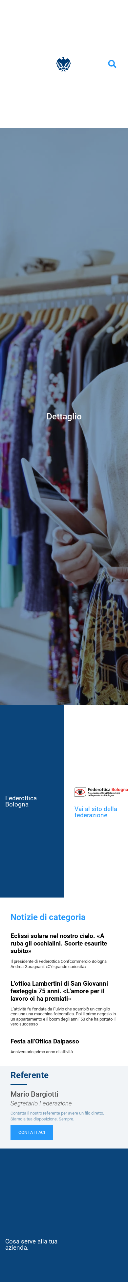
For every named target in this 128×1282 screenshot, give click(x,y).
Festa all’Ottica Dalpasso (45, 1041)
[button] (112, 64)
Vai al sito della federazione (96, 812)
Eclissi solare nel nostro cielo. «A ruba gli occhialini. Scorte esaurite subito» (59, 943)
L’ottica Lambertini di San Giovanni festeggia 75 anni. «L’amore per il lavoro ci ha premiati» (59, 991)
